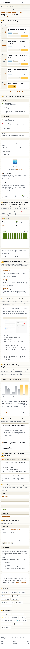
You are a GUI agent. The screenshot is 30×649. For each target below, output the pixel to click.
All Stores (7, 6)
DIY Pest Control (8, 606)
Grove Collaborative (8, 602)
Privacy (15, 643)
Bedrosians (6, 595)
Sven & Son (16, 599)
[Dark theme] (25, 2)
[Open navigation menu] (28, 2)
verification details (23, 32)
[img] (15, 238)
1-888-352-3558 (5, 496)
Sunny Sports (7, 614)
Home (2, 6)
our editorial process (21, 582)
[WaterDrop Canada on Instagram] (6, 543)
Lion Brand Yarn (7, 624)
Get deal (12, 86)
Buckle (23, 617)
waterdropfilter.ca (6, 516)
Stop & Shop (14, 617)
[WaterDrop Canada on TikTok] (9, 543)
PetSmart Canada (19, 614)
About (2, 643)
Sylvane (23, 592)
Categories (15, 641)
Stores (2, 641)
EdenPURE (20, 602)
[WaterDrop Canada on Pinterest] (12, 543)
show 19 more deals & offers (15, 91)
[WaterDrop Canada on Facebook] (3, 543)
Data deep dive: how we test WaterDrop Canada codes (13, 256)
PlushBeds (6, 599)
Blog (28, 641)
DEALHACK (5, 2)
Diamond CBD (7, 627)
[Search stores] (23, 2)
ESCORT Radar (22, 620)
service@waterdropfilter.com (8, 503)
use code (24, 36)
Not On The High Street (9, 620)
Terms (27, 643)
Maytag (5, 592)
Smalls (5, 617)
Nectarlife (14, 592)
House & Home (19, 169)
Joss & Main (16, 595)
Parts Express (19, 624)
